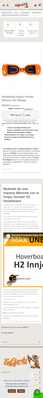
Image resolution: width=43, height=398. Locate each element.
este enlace (6, 318)
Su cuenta (4, 342)
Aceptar (21, 391)
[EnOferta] (21, 5)
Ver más (12, 391)
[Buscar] (7, 5)
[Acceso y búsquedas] (35, 5)
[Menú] (4, 5)
